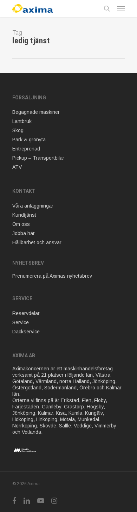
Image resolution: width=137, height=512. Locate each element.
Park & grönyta (29, 139)
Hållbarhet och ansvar (36, 242)
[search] (106, 8)
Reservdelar (26, 313)
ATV (17, 167)
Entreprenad (26, 149)
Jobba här (23, 233)
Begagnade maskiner (36, 112)
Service (20, 322)
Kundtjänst (24, 215)
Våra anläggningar (32, 206)
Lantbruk (22, 121)
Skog (18, 130)
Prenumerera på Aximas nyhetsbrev (52, 276)
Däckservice (26, 331)
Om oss (21, 224)
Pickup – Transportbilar (38, 158)
